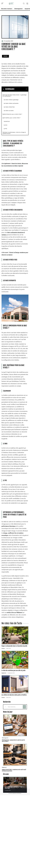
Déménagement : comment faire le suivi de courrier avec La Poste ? (13, 740)
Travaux (5, 56)
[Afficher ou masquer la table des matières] (20, 89)
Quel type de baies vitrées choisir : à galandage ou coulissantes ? (14, 95)
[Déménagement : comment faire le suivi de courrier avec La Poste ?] (15, 725)
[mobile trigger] (3, 3)
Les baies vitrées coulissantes (11, 103)
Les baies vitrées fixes (9, 107)
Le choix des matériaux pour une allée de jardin (13, 670)
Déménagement (5, 737)
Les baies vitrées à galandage (11, 99)
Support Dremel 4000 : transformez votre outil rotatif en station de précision (14, 770)
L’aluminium (7, 121)
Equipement (4, 673)
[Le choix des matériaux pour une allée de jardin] (15, 660)
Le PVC (5, 128)
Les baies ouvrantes (9, 110)
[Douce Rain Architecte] (11, 3)
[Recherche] (24, 3)
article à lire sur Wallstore (14, 612)
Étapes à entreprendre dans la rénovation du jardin (14, 646)
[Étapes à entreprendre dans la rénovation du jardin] (15, 635)
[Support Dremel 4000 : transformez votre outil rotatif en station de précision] (15, 754)
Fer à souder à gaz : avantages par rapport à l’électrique (14, 787)
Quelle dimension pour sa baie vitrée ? (12, 114)
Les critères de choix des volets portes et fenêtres (14, 695)
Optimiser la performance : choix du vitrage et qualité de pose (14, 133)
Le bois (5, 125)
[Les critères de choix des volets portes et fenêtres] (15, 684)
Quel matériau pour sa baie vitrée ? (11, 117)
